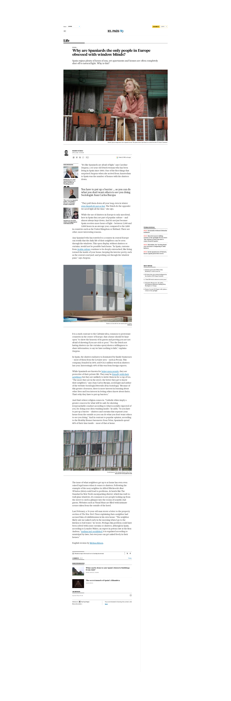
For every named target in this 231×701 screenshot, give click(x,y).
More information (77, 604)
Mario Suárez (77, 151)
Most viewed (148, 265)
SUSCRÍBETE (156, 26)
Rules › (130, 558)
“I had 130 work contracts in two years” (156, 279)
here (106, 604)
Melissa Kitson (96, 543)
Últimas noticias (149, 227)
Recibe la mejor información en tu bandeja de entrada (89, 553)
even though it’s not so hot (93, 206)
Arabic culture (83, 249)
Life (66, 41)
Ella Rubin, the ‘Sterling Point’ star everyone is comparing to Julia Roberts (155, 246)
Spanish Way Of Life (77, 595)
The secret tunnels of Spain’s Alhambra (103, 580)
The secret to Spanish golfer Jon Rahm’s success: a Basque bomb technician (70, 202)
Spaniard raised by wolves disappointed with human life (70, 222)
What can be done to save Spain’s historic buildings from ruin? (108, 569)
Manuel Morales (90, 572)
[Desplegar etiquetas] (130, 595)
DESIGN (74, 47)
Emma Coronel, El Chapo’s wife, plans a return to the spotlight (156, 289)
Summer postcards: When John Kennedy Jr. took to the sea (154, 270)
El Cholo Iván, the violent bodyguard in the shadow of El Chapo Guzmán (156, 275)
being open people (110, 371)
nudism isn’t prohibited (91, 531)
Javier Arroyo (89, 583)
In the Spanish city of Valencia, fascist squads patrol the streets (155, 252)
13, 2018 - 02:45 (78, 152)
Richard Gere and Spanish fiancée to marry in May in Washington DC (69, 182)
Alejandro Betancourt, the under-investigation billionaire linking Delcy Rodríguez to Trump (155, 284)
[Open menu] (64, 31)
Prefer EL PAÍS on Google (125, 157)
